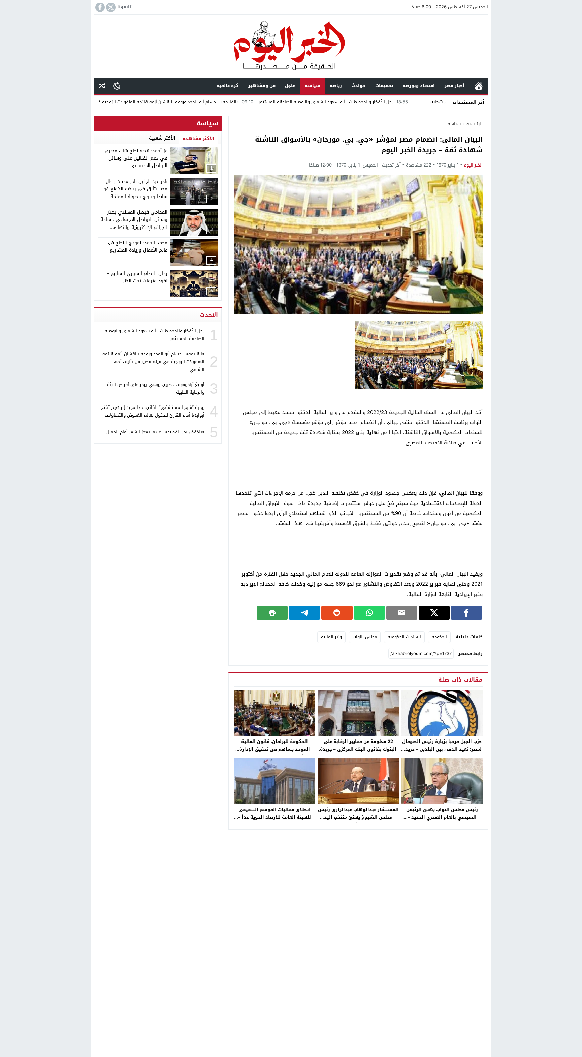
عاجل (290, 85)
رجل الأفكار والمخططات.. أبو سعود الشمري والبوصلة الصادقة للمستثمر (372, 102)
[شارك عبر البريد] (402, 613)
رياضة (336, 85)
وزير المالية (331, 637)
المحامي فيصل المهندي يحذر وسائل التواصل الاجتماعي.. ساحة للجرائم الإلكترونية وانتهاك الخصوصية (133, 223)
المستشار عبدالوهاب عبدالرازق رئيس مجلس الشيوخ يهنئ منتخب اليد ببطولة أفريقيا (358, 817)
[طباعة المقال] (272, 613)
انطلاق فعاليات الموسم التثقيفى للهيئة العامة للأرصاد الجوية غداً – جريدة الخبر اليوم (274, 817)
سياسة (312, 85)
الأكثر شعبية (162, 138)
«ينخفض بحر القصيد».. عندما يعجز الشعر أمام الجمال (155, 432)
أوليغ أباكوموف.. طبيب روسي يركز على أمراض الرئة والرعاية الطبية (155, 388)
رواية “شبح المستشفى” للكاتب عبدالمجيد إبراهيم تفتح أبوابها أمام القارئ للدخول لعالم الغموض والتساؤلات (152, 411)
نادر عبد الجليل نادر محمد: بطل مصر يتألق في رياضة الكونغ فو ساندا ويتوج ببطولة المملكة (135, 189)
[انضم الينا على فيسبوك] (99, 7)
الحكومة (439, 637)
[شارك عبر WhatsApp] (369, 613)
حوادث (358, 85)
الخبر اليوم (473, 165)
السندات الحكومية (404, 637)
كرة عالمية (227, 85)
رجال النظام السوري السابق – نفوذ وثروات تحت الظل (137, 277)
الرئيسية (478, 85)
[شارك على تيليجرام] (304, 613)
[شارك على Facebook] (466, 613)
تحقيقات (384, 85)
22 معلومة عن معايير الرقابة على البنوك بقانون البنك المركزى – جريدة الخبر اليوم (358, 749)
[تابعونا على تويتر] (110, 7)
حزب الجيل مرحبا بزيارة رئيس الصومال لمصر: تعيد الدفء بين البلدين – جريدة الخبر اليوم (442, 749)
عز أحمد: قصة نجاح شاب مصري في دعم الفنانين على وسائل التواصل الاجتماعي (136, 158)
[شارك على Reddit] (337, 613)
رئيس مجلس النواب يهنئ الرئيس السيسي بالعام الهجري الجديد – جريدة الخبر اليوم (442, 817)
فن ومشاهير (262, 85)
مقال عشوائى (102, 86)
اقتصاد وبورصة (418, 85)
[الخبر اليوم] (291, 46)
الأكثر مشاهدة (198, 138)
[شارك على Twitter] (434, 613)
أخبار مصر (454, 85)
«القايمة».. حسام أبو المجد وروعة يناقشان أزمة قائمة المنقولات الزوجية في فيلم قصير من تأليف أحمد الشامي (180, 102)
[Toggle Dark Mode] (116, 86)
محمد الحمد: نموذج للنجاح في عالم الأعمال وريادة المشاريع (136, 246)
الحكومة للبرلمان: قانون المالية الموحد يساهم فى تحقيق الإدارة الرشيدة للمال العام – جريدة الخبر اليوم (274, 753)
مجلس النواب (365, 637)
